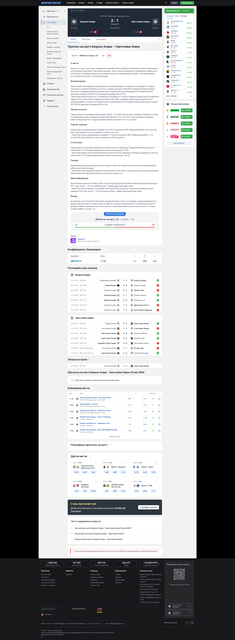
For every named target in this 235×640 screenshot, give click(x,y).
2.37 (129, 405)
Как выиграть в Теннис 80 (149, 589)
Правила (118, 577)
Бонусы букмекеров (97, 583)
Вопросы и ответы (96, 577)
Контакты (118, 583)
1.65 (93, 472)
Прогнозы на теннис (48, 583)
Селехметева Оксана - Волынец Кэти (95, 398)
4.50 (114, 472)
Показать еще (115, 436)
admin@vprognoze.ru (117, 623)
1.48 (106, 472)
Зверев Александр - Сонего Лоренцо (95, 417)
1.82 (109, 56)
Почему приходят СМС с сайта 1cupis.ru (150, 581)
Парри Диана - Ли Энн (89, 404)
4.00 (114, 491)
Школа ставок (95, 574)
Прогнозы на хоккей (48, 585)
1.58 (145, 405)
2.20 (129, 412)
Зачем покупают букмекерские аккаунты (151, 576)
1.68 (145, 412)
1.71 (153, 491)
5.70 (123, 491)
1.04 (129, 418)
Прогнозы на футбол (48, 580)
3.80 (145, 424)
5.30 (136, 491)
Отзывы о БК (94, 585)
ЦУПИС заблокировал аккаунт (150, 595)
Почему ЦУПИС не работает (149, 602)
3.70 (134, 261)
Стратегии (93, 580)
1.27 (129, 424)
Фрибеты (69, 574)
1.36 (129, 431)
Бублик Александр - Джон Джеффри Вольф (98, 430)
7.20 (84, 491)
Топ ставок (45, 577)
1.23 (76, 491)
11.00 (145, 418)
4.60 (129, 399)
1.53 (153, 472)
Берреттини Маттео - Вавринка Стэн (95, 423)
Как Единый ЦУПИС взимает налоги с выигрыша (150, 585)
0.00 (144, 261)
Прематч (81, 239)
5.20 (76, 472)
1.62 (106, 491)
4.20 (84, 472)
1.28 (154, 261)
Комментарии (120, 580)
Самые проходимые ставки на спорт (150, 599)
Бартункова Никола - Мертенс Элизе (95, 410)
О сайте (118, 574)
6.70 (136, 472)
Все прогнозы (46, 574)
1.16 (145, 399)
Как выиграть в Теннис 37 (149, 592)
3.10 (145, 431)
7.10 (123, 472)
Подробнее (76, 511)
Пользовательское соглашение (52, 634)
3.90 (145, 491)
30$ (104, 261)
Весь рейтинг (179, 143)
